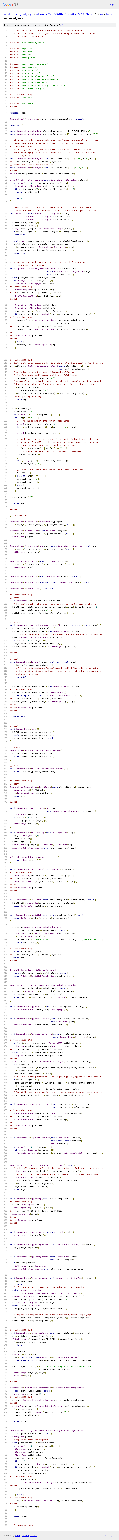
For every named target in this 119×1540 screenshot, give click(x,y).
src (101, 14)
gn (31, 14)
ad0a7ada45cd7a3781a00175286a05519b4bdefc (65, 14)
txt (107, 1535)
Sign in (113, 4)
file (62, 25)
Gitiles (17, 1535)
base (109, 14)
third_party (20, 14)
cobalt (7, 14)
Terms (33, 1535)
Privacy (25, 1535)
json (113, 1535)
